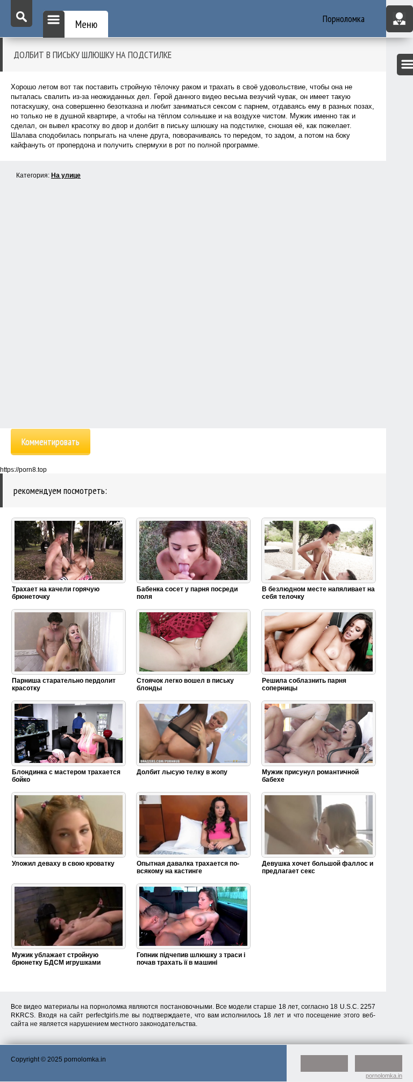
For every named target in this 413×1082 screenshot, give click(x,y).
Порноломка (344, 18)
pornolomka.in (384, 1075)
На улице (66, 175)
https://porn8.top (23, 469)
